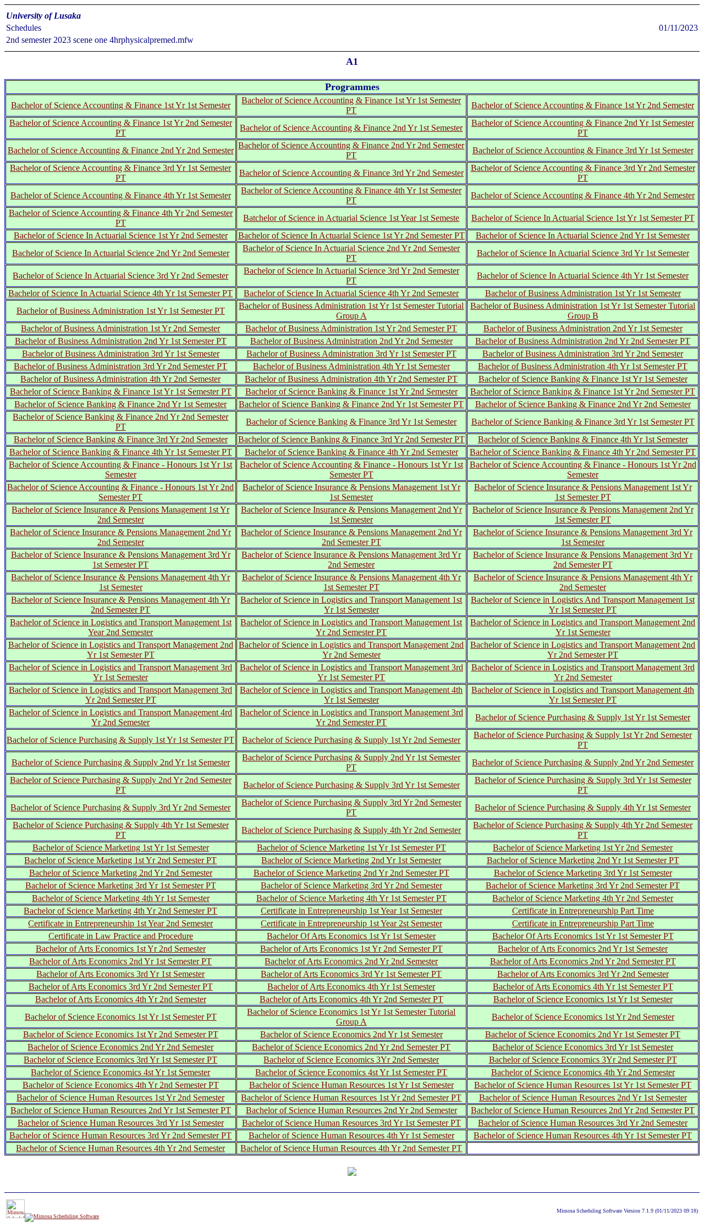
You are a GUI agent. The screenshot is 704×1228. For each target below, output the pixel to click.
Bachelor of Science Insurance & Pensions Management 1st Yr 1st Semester (351, 492)
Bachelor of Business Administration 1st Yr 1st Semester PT (120, 310)
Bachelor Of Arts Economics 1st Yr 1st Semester (351, 936)
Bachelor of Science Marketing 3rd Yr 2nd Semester (351, 885)
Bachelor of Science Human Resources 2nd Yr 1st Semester (583, 1097)
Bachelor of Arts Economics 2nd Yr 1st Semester (583, 948)
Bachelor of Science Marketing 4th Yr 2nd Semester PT (120, 910)
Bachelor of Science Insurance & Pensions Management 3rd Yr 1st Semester (582, 537)
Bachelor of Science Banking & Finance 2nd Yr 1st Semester (120, 404)
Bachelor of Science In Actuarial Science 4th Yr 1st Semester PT (120, 293)
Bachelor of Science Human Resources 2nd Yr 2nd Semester (351, 1110)
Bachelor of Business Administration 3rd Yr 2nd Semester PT (120, 366)
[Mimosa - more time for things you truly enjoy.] (15, 1216)
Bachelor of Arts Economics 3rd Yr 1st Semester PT (351, 974)
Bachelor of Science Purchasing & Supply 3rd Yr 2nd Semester (120, 807)
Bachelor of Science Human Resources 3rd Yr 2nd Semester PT (120, 1135)
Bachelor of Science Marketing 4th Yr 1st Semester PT (351, 898)
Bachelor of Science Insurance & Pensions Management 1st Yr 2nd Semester (120, 514)
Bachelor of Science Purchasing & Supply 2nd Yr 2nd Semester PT (121, 784)
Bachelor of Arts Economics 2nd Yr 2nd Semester (351, 961)
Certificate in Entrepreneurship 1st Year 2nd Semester (120, 923)
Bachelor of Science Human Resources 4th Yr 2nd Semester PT (351, 1148)
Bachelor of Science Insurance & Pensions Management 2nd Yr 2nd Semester (120, 537)
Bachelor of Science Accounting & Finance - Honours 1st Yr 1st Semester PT (351, 469)
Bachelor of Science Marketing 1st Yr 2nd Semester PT (120, 860)
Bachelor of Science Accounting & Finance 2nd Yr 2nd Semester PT (351, 150)
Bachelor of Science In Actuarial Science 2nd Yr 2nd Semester (120, 253)
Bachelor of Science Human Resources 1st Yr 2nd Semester (120, 1097)
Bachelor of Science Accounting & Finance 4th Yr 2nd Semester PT (121, 217)
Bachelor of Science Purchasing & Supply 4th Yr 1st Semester (583, 807)
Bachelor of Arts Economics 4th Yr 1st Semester (351, 986)
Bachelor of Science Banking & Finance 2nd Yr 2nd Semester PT (120, 421)
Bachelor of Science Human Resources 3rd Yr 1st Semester (121, 1122)
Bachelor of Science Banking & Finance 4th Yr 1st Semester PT (120, 452)
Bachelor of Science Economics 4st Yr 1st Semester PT (351, 1072)
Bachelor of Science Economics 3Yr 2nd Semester (351, 1059)
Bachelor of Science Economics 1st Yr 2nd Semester (583, 1016)
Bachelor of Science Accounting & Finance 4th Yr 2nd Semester (583, 195)
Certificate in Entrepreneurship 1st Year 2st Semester (351, 923)
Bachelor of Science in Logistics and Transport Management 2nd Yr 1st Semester (582, 627)
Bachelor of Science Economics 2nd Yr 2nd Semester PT (351, 1047)
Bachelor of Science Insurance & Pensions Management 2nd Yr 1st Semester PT (583, 514)
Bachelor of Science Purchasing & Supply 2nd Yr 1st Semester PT (351, 762)
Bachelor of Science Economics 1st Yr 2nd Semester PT (120, 1034)
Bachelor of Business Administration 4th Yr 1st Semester (351, 366)
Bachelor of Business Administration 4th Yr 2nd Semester (120, 379)
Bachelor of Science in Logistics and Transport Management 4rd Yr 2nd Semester (120, 717)
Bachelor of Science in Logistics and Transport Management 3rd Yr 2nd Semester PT (120, 694)
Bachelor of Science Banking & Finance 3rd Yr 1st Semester (351, 421)
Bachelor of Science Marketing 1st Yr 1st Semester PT (351, 847)
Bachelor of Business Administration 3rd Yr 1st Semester (120, 353)
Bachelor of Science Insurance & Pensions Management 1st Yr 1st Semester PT (583, 492)
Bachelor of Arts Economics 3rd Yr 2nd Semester (583, 974)
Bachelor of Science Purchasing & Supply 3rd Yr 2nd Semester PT (351, 807)
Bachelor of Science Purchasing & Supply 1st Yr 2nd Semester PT (583, 739)
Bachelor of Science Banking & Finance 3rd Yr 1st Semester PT (583, 421)
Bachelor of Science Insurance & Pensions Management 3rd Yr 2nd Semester (351, 559)
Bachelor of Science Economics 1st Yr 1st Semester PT (121, 1016)
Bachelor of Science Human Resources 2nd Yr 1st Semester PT (120, 1110)
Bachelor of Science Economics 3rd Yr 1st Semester (582, 1047)
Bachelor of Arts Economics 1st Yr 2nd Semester (121, 948)
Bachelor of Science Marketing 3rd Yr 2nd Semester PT (583, 885)
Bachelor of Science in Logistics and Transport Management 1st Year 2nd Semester (121, 627)
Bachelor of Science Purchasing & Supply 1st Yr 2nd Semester (351, 739)
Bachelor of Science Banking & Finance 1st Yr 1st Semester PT (121, 391)
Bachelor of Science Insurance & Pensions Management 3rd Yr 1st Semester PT (120, 559)
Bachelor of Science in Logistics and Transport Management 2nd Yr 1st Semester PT (120, 649)
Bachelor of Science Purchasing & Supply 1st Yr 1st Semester (582, 717)
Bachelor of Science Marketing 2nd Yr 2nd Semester (120, 872)
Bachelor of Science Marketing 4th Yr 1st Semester (121, 898)
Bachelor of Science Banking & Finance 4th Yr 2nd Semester (351, 452)
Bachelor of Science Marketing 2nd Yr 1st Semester (351, 860)
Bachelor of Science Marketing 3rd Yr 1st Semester (583, 872)
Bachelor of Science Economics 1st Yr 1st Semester (583, 999)
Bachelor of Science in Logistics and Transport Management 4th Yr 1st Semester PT (582, 694)
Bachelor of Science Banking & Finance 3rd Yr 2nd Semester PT (351, 439)
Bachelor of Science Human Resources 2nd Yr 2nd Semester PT (583, 1110)
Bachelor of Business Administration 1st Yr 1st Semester (583, 293)
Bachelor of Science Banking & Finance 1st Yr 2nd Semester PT (582, 391)
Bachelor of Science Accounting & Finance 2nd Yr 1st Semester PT (582, 127)
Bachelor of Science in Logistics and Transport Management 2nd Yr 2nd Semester (351, 649)
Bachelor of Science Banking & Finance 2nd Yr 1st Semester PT (351, 404)
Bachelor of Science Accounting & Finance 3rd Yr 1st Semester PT (120, 172)
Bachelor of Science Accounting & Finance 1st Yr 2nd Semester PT (120, 127)
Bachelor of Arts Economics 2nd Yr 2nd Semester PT (583, 961)
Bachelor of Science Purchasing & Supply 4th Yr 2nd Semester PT (582, 830)
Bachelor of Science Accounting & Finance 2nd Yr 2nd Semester (121, 150)
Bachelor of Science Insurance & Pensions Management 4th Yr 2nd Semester (583, 582)
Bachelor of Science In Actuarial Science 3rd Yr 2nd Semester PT (351, 275)
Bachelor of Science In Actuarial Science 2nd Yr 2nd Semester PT (351, 253)
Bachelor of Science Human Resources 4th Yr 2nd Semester (120, 1148)
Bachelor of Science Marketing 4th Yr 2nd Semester (582, 898)
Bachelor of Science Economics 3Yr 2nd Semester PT (583, 1059)
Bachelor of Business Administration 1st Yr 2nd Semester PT (351, 328)
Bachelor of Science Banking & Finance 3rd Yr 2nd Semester (121, 439)
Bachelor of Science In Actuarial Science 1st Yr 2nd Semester (121, 235)
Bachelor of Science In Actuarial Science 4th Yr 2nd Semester (351, 293)
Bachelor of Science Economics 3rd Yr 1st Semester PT (120, 1059)
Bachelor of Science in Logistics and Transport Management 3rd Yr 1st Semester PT (351, 672)
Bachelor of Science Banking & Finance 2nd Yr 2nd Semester (583, 404)
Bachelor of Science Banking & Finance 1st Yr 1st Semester (583, 379)
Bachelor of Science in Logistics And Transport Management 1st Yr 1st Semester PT (583, 604)
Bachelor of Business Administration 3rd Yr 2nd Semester (582, 353)
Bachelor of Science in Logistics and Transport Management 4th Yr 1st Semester (351, 694)
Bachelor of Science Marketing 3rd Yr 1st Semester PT (120, 885)
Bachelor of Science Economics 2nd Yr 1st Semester (351, 1034)
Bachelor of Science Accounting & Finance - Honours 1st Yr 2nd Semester (583, 469)
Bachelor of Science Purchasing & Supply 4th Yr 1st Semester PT (121, 830)
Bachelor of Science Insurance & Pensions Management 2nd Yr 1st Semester (351, 514)
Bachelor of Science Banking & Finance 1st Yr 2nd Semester (351, 391)
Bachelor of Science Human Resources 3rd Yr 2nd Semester (583, 1122)
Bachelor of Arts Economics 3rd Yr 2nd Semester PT (121, 986)
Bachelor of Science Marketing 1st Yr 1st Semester (120, 847)
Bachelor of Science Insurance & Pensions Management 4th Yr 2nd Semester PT (120, 604)
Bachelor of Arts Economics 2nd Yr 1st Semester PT (120, 961)
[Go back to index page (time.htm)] (352, 1172)
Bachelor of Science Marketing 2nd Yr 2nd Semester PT (351, 872)
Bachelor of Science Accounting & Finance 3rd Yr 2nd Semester (351, 172)
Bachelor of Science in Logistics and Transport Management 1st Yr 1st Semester (351, 604)
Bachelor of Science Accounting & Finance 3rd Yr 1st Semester (583, 150)
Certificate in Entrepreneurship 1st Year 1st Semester (351, 910)
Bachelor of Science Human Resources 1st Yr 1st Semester (351, 1085)
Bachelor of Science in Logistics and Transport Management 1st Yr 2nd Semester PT (351, 627)
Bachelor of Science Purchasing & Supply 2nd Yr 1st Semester (121, 762)
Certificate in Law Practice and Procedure (120, 936)
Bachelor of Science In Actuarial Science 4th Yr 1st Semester (583, 275)
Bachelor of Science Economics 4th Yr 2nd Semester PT (121, 1085)
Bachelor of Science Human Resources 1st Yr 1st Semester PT (582, 1085)
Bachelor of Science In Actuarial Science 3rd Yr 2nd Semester (120, 275)
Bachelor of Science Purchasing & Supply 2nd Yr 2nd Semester (583, 762)
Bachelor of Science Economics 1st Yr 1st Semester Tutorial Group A (351, 1016)
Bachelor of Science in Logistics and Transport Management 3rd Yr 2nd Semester (583, 672)
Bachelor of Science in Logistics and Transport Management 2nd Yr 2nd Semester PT (582, 649)
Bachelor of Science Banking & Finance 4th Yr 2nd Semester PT (583, 452)
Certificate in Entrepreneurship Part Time (583, 910)
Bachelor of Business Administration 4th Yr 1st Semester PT (583, 366)
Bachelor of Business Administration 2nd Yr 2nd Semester (351, 341)
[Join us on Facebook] (62, 1216)
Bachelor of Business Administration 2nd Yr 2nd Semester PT (582, 341)
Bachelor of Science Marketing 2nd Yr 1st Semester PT (583, 860)
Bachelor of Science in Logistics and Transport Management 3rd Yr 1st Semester (120, 672)
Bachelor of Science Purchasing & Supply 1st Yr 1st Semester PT (120, 739)
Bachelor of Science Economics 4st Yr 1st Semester (120, 1072)
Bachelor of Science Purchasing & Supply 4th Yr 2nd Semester (351, 830)
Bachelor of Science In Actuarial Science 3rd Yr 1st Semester (583, 253)
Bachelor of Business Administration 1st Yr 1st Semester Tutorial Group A (351, 310)
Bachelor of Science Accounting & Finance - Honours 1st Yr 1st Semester (120, 469)
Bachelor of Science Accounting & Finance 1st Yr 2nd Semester (582, 105)
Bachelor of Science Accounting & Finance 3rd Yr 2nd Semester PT (583, 172)
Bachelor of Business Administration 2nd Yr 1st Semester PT (121, 341)
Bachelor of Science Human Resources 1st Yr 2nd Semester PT (351, 1097)
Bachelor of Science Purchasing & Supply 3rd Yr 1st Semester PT (583, 784)
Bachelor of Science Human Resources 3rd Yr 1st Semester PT (351, 1122)
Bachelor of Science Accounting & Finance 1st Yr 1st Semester (120, 105)
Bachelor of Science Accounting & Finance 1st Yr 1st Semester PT (351, 105)
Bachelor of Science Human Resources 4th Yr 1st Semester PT (583, 1135)
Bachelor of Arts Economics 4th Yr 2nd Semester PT (351, 999)
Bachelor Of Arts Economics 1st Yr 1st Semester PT (583, 936)
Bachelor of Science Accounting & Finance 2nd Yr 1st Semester (351, 127)
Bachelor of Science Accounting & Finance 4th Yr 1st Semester (120, 195)
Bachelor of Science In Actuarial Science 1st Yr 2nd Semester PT (351, 235)
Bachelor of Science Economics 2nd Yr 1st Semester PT (582, 1034)
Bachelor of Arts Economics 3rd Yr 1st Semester (120, 974)
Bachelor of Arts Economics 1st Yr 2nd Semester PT (351, 948)
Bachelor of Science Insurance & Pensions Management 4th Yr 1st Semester (120, 582)
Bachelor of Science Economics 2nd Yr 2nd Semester (120, 1047)
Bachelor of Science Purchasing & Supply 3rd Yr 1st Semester (351, 785)
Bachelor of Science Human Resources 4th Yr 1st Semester (351, 1135)
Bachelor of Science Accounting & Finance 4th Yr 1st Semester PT (351, 195)
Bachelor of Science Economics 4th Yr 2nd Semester (583, 1072)
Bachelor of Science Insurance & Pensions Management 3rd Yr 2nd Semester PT (582, 559)
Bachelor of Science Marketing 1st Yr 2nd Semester (583, 847)
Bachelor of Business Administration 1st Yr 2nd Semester (120, 328)
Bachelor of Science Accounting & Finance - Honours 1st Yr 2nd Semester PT (120, 492)
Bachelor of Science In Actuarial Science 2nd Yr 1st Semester (583, 235)
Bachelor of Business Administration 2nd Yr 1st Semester (583, 328)
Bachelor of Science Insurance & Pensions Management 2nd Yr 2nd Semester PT (351, 537)
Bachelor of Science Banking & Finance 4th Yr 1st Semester (583, 439)
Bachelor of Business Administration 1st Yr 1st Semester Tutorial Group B (582, 310)
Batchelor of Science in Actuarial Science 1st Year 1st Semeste (351, 218)
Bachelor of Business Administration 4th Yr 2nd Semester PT (351, 379)
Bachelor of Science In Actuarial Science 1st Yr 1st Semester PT (583, 218)
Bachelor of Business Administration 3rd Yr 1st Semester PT (351, 353)
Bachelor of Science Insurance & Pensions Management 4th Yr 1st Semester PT (351, 582)
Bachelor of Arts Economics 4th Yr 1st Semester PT (583, 986)
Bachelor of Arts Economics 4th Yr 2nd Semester (120, 999)
